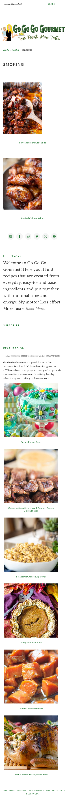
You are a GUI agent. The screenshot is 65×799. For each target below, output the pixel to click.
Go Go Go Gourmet (32, 31)
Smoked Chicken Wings (32, 218)
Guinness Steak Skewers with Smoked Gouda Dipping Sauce (31, 509)
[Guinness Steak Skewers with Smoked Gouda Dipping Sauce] (31, 502)
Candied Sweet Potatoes (31, 708)
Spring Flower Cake (31, 442)
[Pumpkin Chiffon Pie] (31, 636)
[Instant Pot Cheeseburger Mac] (31, 570)
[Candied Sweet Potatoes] (31, 702)
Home (6, 49)
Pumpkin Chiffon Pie (31, 642)
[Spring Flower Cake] (31, 436)
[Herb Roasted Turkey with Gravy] (31, 768)
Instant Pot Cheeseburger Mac (31, 576)
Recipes (16, 49)
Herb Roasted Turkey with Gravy (31, 774)
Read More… (36, 309)
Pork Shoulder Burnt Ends (32, 142)
